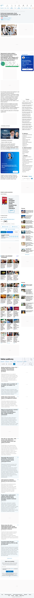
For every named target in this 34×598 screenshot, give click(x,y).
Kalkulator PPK (24, 143)
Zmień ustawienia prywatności (17, 583)
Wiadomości (11, 10)
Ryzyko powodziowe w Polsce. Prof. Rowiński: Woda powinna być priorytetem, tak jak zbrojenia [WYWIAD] (27, 103)
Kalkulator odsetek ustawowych (27, 142)
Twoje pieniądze (18, 8)
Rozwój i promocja (20, 350)
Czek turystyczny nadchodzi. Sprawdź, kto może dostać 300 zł (27, 117)
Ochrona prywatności (8, 583)
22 (30, 178)
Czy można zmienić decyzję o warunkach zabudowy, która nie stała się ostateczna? (26, 124)
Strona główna (2, 10)
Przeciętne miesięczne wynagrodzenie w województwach (27, 161)
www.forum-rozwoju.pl (14, 137)
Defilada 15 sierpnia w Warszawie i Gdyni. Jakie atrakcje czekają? (27, 127)
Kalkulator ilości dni (25, 144)
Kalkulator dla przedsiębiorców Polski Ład (26, 138)
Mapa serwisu (22, 584)
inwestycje (12, 212)
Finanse (11, 350)
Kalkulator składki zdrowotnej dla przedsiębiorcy (27, 135)
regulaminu (11, 557)
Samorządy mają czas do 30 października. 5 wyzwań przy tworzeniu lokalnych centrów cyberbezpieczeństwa (26, 115)
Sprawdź (11, 200)
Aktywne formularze (28, 147)
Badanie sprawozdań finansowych (27, 165)
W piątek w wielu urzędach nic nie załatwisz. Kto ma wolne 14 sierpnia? (27, 129)
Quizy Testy (24, 171)
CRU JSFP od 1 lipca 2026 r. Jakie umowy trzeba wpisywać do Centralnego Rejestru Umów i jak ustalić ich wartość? (27, 112)
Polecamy (23, 282)
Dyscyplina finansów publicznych (27, 166)
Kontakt (12, 584)
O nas (2, 583)
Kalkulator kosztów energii (26, 139)
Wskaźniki (25, 155)
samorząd (2, 212)
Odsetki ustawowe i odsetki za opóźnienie (26, 157)
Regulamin (25, 583)
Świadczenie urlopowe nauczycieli (27, 159)
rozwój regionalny (7, 212)
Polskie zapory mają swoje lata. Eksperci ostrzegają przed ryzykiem (27, 108)
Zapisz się (15, 160)
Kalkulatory (26, 133)
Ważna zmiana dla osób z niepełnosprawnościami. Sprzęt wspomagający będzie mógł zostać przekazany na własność (27, 122)
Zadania (15, 350)
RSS (9, 584)
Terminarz (26, 176)
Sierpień (30, 176)
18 (24, 178)
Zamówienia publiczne (25, 151)
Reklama (16, 584)
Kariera (30, 583)
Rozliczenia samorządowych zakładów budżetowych (26, 170)
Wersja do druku (6, 215)
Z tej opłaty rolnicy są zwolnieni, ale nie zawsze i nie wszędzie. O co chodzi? (27, 105)
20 (27, 178)
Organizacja (7, 350)
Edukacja (25, 350)
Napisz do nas (15, 215)
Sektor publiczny (11, 8)
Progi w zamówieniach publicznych (25, 164)
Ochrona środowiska (25, 152)
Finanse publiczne (25, 150)
